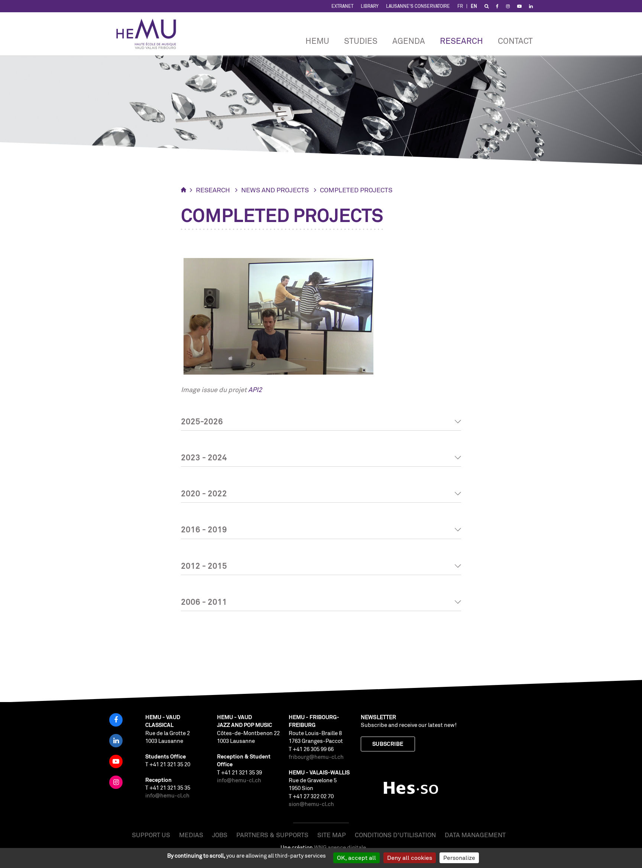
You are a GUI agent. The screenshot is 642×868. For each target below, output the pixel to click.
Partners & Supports (272, 835)
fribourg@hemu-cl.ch (316, 756)
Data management (475, 835)
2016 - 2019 (204, 529)
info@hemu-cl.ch (167, 795)
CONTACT (515, 41)
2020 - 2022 (204, 493)
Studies (360, 41)
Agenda (408, 41)
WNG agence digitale (340, 847)
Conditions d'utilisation (395, 835)
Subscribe (387, 743)
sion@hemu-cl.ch (311, 803)
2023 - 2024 (204, 457)
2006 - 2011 (204, 602)
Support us (151, 835)
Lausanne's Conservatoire (418, 6)
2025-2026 (202, 421)
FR (460, 6)
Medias (191, 835)
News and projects (275, 190)
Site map (331, 835)
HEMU (317, 41)
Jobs (219, 835)
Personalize (459, 857)
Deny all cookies (409, 857)
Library (370, 6)
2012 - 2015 (204, 566)
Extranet (342, 6)
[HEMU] (149, 33)
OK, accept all (356, 857)
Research (461, 41)
